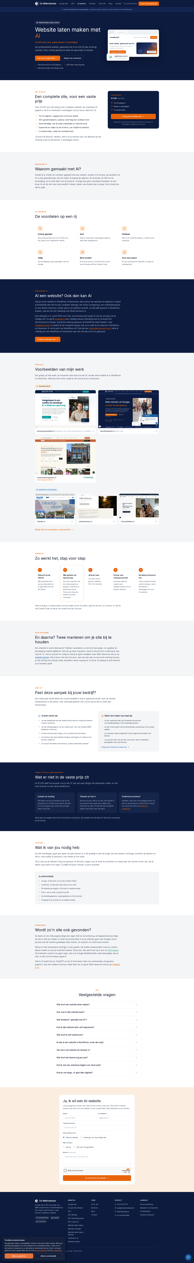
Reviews (94, 1208)
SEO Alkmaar (72, 1215)
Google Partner (43, 1217)
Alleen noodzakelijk (48, 1256)
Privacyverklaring (146, 1204)
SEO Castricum (73, 1222)
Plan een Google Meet (46, 58)
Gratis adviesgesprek (148, 4)
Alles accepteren (19, 1256)
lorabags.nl (60, 319)
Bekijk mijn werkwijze (72, 58)
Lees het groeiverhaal (45, 480)
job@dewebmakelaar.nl (125, 1208)
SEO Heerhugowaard (76, 1218)
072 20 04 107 (131, 4)
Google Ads (63, 4)
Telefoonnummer (69, 1123)
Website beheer (74, 1242)
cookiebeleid (57, 1250)
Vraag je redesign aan (46, 339)
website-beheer (42, 657)
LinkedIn (56, 1217)
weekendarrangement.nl (46, 478)
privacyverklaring (41, 1250)
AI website (82, 4)
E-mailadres (102, 1113)
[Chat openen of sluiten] (188, 1257)
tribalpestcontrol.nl (43, 325)
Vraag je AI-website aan (132, 116)
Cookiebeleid (145, 1211)
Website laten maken (75, 1225)
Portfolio (92, 4)
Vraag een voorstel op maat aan (114, 747)
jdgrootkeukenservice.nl (100, 328)
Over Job (102, 4)
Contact (118, 4)
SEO (72, 4)
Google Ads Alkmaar (75, 1208)
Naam (65, 1113)
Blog (110, 4)
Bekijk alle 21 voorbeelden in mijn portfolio (53, 530)
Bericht (69, 1152)
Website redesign (74, 1229)
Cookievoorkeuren (147, 1215)
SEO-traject (113, 950)
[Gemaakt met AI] (65, 456)
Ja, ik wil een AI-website (95, 1178)
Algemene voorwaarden (149, 1208)
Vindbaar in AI (73, 1238)
